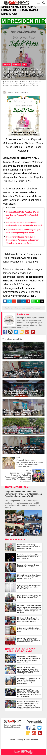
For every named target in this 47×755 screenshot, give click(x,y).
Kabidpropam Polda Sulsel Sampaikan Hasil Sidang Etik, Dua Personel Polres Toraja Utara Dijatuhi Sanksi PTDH (22, 450)
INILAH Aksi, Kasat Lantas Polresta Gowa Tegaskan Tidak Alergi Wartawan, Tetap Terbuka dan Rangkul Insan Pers (28, 670)
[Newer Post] (6, 458)
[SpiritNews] (25, 3)
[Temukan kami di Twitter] (16, 331)
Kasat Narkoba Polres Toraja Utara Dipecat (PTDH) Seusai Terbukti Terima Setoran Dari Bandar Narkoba (21, 374)
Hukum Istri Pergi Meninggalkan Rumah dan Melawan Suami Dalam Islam (29, 630)
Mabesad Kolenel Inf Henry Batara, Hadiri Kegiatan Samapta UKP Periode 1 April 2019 (29, 577)
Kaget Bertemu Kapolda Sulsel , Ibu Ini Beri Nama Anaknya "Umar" (29, 596)
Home (12, 740)
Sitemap (34, 740)
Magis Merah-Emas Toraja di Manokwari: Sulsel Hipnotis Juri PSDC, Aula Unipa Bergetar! (28, 619)
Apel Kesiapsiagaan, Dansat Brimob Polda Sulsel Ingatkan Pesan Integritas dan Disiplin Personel (23, 356)
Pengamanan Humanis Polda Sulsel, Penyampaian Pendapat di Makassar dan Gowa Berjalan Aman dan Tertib (22, 240)
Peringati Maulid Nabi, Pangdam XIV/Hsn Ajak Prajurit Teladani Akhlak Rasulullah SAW (22, 215)
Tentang (19, 740)
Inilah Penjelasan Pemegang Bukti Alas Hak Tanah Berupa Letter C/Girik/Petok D (28, 587)
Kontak (27, 740)
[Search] (44, 3)
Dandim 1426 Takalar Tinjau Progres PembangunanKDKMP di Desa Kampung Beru (28, 546)
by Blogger (29, 753)
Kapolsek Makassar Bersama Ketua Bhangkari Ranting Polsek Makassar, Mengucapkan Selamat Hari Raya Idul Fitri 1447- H (23, 73)
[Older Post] (40, 471)
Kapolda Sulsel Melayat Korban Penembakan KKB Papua (28, 566)
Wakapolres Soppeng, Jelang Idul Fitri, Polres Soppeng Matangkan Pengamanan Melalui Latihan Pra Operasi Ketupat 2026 (22, 412)
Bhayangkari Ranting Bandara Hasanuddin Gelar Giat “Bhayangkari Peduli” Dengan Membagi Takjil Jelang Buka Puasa (23, 431)
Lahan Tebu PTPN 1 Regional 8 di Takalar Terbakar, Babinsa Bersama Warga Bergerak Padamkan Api (28, 681)
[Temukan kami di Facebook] (5, 331)
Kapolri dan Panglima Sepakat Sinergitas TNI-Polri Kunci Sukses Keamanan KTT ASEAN (28, 640)
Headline (7, 64)
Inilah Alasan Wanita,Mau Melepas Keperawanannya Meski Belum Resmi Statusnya (29, 556)
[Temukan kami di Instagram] (10, 331)
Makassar (16, 64)
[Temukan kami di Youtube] (33, 332)
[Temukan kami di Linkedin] (21, 331)
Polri (24, 64)
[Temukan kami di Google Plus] (27, 331)
